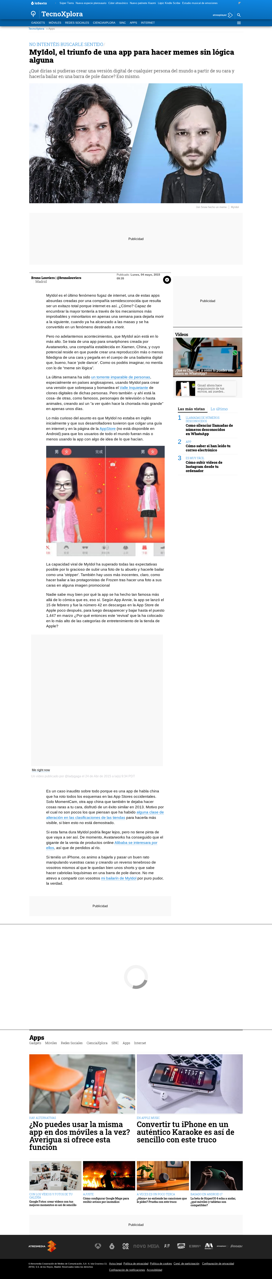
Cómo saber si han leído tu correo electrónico (208, 448)
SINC (122, 22)
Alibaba (120, 843)
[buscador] (239, 15)
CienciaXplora (104, 22)
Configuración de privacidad (218, 1263)
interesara (142, 843)
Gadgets (38, 22)
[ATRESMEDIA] (42, 1246)
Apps (133, 22)
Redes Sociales (77, 22)
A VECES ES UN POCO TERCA (156, 1194)
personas (142, 377)
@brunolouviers (69, 278)
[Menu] (239, 23)
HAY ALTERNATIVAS (42, 1118)
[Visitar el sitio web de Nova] (140, 1246)
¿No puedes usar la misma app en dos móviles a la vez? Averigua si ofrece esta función (79, 1135)
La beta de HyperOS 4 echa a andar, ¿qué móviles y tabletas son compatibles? (213, 1202)
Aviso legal (115, 1263)
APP (188, 442)
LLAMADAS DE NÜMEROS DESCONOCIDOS (202, 419)
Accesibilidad (154, 1269)
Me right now (41, 770)
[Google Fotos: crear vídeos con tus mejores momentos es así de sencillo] (55, 1176)
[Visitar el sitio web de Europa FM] (195, 1246)
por (154, 843)
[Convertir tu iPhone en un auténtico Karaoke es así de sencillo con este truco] (190, 1084)
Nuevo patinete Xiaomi (143, 3)
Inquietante (138, 388)
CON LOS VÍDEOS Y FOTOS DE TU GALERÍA (50, 1195)
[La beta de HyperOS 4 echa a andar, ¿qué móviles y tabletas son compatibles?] (217, 1176)
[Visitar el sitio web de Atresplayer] (223, 1246)
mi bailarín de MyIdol (118, 878)
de (131, 377)
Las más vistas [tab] (191, 408)
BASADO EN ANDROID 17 (207, 1194)
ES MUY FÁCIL (195, 458)
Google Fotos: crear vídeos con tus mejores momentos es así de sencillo (52, 1203)
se (130, 843)
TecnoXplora (36, 28)
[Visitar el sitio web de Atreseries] (167, 1246)
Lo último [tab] (219, 408)
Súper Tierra (67, 3)
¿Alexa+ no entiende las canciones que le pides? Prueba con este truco (162, 1200)
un (93, 377)
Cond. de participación (186, 1263)
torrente (103, 377)
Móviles (55, 22)
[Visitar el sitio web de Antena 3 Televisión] (98, 1246)
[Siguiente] (240, 3)
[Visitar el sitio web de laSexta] (112, 1246)
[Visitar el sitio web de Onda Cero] (181, 1246)
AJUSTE (88, 1194)
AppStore (108, 429)
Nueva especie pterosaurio (91, 3)
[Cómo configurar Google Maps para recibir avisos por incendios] (109, 1176)
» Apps (50, 28)
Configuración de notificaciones (127, 1269)
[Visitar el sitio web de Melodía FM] (209, 1246)
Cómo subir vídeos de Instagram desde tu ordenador (204, 466)
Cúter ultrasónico (118, 3)
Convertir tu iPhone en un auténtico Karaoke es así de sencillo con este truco (185, 1131)
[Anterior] (56, 3)
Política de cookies (161, 1263)
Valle (124, 388)
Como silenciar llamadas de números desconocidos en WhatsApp (209, 429)
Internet (148, 22)
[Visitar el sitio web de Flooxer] (237, 1246)
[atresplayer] (221, 15)
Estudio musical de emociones (200, 3)
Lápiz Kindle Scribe (169, 3)
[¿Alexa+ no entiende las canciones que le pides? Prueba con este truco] (163, 1176)
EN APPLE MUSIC (148, 1118)
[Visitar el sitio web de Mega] (153, 1246)
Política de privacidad (135, 1263)
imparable (119, 377)
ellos (50, 848)
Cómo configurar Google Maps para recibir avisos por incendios (106, 1200)
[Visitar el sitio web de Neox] (126, 1246)
